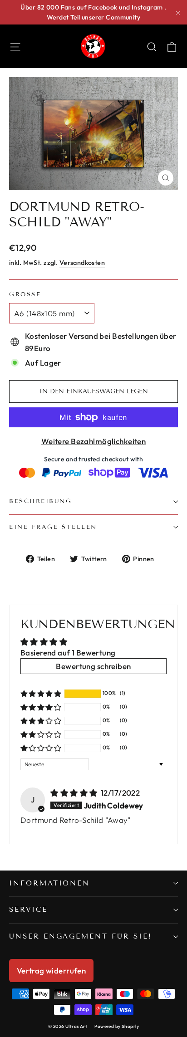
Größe (25, 294)
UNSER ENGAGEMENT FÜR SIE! (80, 936)
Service (28, 909)
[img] (74, 792)
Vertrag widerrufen (51, 970)
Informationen (49, 883)
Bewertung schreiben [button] (93, 666)
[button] (40, 694)
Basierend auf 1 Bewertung (68, 652)
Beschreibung (40, 501)
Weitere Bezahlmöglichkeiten (93, 441)
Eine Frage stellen (53, 527)
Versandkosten (82, 263)
